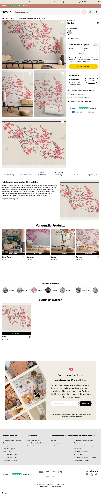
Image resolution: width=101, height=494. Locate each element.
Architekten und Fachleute (35, 443)
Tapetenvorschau (83, 66)
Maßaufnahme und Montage (83, 440)
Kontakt (52, 446)
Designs (13, 18)
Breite (75, 50)
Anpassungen (92, 175)
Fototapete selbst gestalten (12, 440)
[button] (84, 12)
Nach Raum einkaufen (10, 454)
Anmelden (85, 404)
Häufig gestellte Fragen (81, 460)
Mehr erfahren (86, 101)
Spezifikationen (25, 175)
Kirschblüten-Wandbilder (33, 18)
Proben (75, 175)
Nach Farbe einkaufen (10, 457)
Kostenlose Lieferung (59, 173)
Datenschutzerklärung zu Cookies (85, 457)
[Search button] (77, 12)
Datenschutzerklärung (81, 451)
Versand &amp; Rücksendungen (84, 446)
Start (3, 18)
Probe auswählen (91, 79)
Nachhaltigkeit (55, 443)
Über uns (53, 440)
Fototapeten (7, 446)
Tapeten (7, 18)
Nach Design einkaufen (10, 460)
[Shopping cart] (90, 12)
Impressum (77, 449)
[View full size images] (62, 22)
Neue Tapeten (7, 451)
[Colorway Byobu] (69, 32)
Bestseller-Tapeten (9, 449)
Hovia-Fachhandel (33, 440)
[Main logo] (7, 12)
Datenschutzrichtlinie (75, 417)
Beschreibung (9, 175)
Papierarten (78, 443)
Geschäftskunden (32, 446)
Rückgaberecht (79, 454)
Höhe (90, 50)
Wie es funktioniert (42, 173)
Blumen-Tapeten (21, 18)
